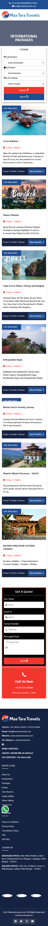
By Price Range (11, 78)
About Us (6, 774)
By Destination (11, 57)
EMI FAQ (5, 839)
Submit (22, 90)
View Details (35, 171)
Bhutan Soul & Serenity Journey (18, 407)
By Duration (10, 67)
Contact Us (7, 805)
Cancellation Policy (10, 830)
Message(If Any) (11, 636)
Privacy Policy (8, 826)
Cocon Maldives (10, 141)
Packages (6, 783)
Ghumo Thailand (11, 215)
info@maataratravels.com (19, 731)
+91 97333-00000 (24, 687)
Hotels (5, 787)
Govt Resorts (7, 792)
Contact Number (11, 623)
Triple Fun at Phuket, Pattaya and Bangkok (23, 285)
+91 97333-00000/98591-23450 (24, 3)
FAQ (3, 835)
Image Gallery (8, 796)
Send (22, 661)
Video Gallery (8, 800)
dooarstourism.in (22, 740)
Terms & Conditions (10, 822)
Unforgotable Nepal (12, 359)
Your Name (9, 599)
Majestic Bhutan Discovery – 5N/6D (20, 473)
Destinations (7, 779)
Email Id (8, 611)
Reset (23, 96)
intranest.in (28, 915)
